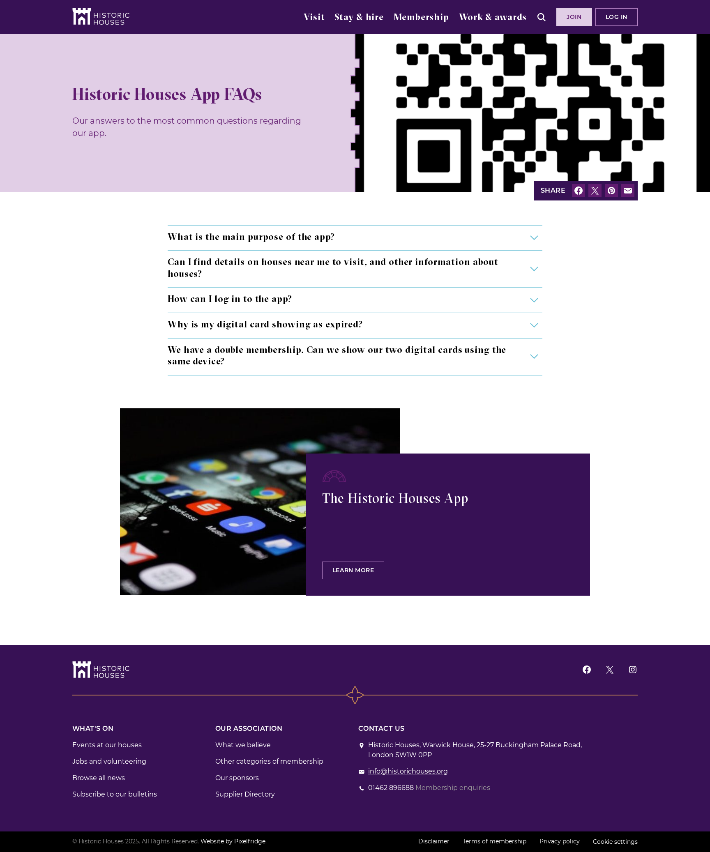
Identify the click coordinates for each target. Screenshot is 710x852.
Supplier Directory (245, 794)
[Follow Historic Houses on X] (610, 669)
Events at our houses (107, 745)
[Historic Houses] (100, 16)
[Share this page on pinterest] (611, 190)
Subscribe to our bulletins (114, 794)
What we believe (243, 745)
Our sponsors (237, 778)
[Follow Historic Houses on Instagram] (633, 669)
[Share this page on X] (595, 190)
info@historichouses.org (408, 771)
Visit (314, 18)
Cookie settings (615, 841)
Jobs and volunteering (109, 761)
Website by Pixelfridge (233, 841)
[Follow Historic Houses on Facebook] (587, 669)
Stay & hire (359, 18)
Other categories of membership (269, 761)
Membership (421, 18)
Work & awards (493, 18)
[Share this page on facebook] (578, 190)
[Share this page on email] (627, 190)
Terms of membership (494, 841)
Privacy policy (559, 841)
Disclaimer (434, 841)
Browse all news (98, 778)
